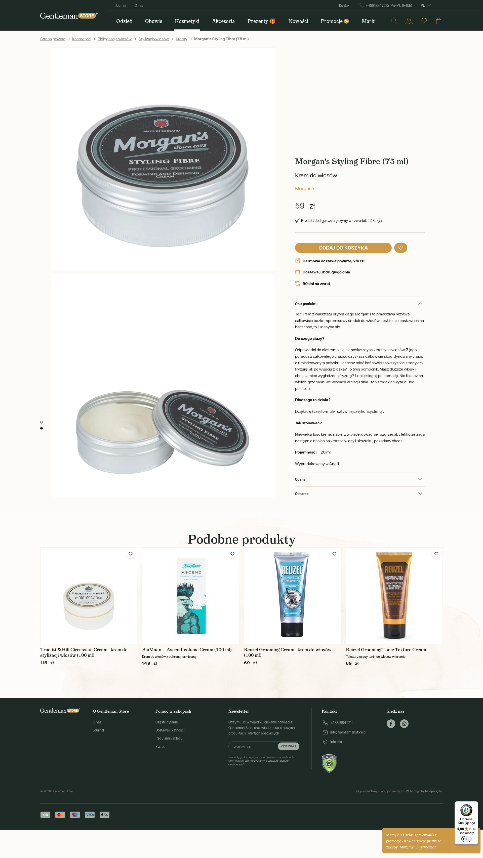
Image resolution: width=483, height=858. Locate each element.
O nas (139, 6)
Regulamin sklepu (169, 738)
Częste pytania (166, 722)
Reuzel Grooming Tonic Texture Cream (386, 650)
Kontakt (344, 6)
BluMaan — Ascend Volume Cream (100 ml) (187, 650)
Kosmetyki (81, 38)
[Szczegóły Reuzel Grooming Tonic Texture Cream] (394, 595)
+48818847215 (341, 723)
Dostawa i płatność (169, 730)
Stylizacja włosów (154, 38)
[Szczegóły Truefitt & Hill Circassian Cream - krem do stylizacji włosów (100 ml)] (88, 595)
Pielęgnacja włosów (115, 38)
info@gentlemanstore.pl (348, 732)
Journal (120, 6)
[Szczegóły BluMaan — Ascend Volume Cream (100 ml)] (190, 595)
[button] (400, 248)
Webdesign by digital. (424, 791)
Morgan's (305, 188)
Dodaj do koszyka (343, 248)
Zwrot (160, 747)
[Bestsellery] (424, 21)
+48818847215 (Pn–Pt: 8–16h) (389, 6)
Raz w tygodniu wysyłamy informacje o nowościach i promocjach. (261, 760)
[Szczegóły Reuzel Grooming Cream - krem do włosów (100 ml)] (292, 595)
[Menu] (475, 804)
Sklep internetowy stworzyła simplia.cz (379, 791)
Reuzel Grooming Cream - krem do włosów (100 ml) (288, 652)
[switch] (466, 839)
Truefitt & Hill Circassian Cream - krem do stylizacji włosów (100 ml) (84, 652)
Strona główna (52, 38)
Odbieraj (288, 746)
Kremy (181, 38)
